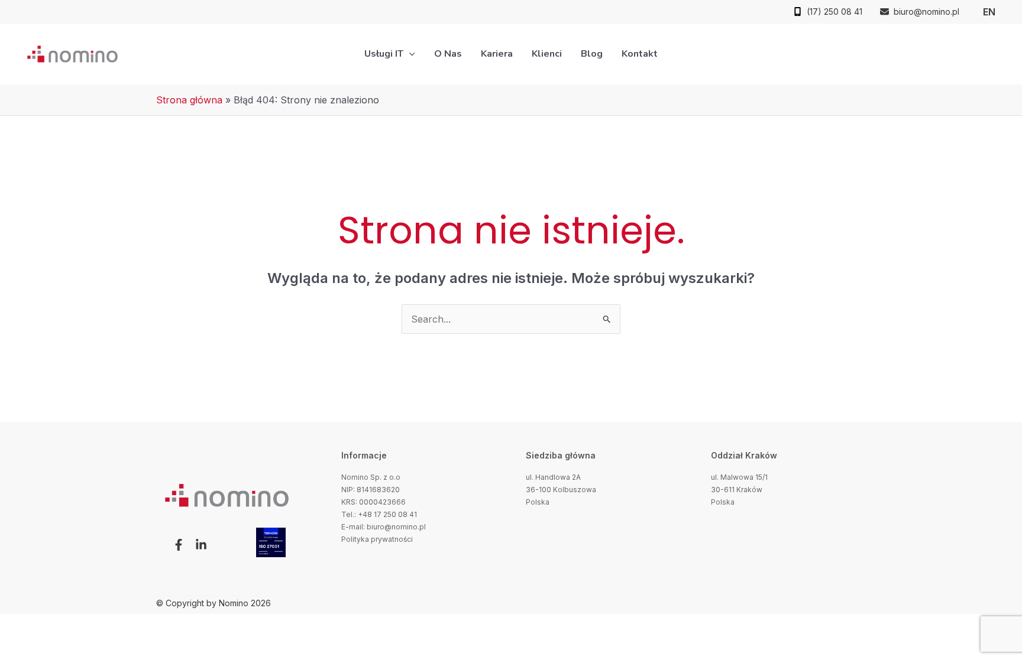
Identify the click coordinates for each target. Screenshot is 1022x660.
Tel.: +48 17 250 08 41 (379, 514)
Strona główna (189, 100)
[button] (409, 53)
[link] (989, 12)
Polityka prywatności (377, 539)
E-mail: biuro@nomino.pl (383, 526)
